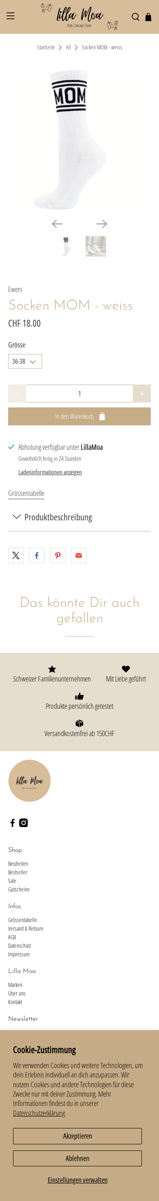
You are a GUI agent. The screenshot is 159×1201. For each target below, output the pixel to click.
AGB (12, 937)
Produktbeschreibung (58, 517)
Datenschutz (19, 945)
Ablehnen (77, 1158)
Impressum (19, 954)
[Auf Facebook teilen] (36, 555)
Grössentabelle (26, 493)
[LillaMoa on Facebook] (12, 825)
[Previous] (57, 224)
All (68, 48)
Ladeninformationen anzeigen (50, 472)
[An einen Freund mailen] (78, 555)
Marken (15, 985)
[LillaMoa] (79, 17)
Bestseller (17, 872)
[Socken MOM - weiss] (79, 140)
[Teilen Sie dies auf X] (16, 555)
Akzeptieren (77, 1136)
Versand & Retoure (26, 928)
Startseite (46, 48)
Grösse (16, 344)
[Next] (102, 224)
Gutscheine (19, 889)
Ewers (15, 289)
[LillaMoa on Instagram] (23, 825)
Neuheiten (18, 863)
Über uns (17, 993)
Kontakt (15, 1002)
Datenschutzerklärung (39, 1113)
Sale (12, 881)
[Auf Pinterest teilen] (58, 555)
